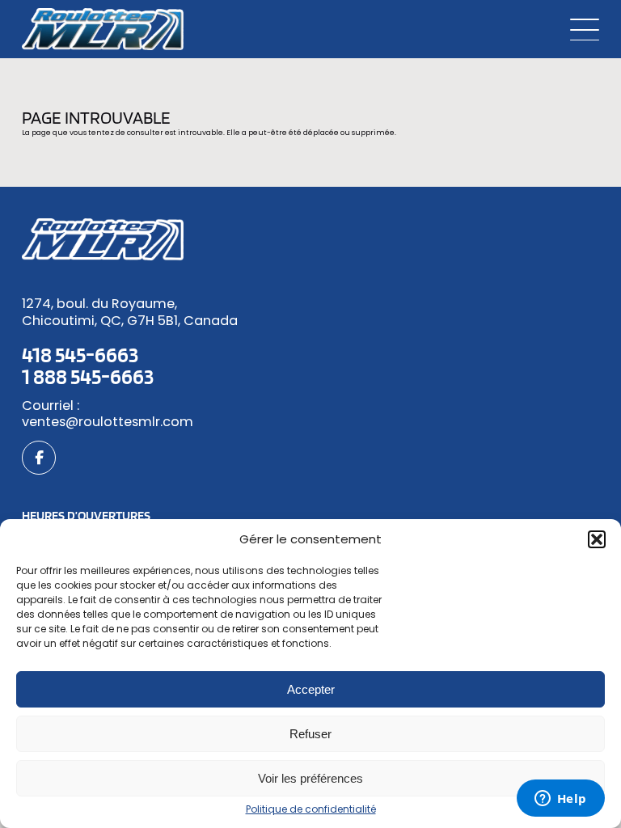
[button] (597, 539)
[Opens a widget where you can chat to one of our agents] (560, 799)
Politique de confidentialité (311, 809)
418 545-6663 (80, 354)
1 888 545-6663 (88, 376)
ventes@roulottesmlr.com (107, 421)
